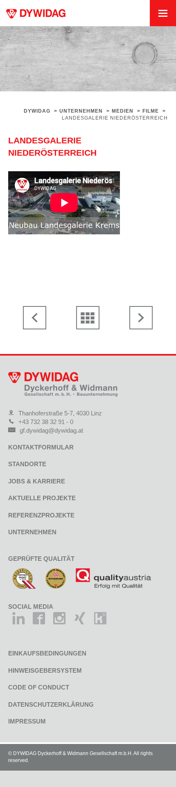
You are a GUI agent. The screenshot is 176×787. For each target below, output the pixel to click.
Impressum (27, 721)
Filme (150, 111)
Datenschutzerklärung (51, 704)
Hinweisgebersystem (45, 670)
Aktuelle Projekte (42, 497)
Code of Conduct (38, 687)
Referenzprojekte (41, 515)
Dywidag (37, 111)
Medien (122, 111)
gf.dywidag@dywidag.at (51, 430)
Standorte (27, 463)
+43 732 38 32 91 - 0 (45, 421)
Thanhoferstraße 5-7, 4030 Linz (60, 413)
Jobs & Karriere (36, 481)
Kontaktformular (41, 447)
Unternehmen (81, 111)
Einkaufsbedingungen (47, 653)
